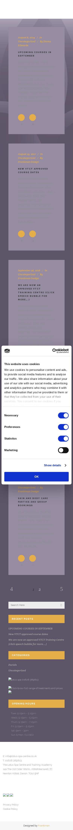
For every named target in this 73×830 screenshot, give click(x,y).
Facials (12, 664)
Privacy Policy (11, 804)
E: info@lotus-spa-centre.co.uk (20, 756)
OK (36, 476)
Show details (52, 465)
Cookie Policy (10, 809)
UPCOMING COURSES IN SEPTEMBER (30, 628)
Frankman (44, 825)
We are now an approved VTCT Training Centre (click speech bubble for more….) (36, 292)
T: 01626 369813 (12, 760)
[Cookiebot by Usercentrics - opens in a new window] (52, 350)
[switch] (63, 427)
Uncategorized (26, 41)
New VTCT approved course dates (28, 634)
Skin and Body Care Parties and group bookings (33, 502)
